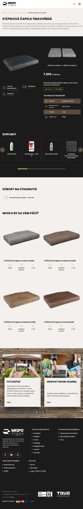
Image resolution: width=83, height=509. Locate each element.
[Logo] (9, 4)
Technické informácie (68, 433)
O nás (35, 440)
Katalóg (36, 443)
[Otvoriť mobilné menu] (79, 4)
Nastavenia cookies (9, 491)
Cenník (36, 449)
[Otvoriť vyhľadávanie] (74, 4)
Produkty (11, 13)
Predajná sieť (38, 446)
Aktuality (33, 468)
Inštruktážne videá (67, 436)
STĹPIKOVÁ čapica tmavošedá (37, 13)
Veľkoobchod (9, 468)
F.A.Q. (62, 440)
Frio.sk (11, 497)
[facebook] (5, 455)
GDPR (6, 471)
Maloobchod (9, 465)
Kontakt (36, 453)
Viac (9, 402)
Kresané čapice (21, 13)
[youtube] (11, 455)
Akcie (32, 465)
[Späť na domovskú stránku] (13, 432)
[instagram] (17, 455)
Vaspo (4, 13)
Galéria (36, 436)
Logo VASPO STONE (38, 471)
